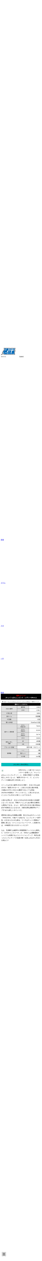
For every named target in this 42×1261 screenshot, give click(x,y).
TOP (5, 701)
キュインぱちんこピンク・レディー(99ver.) (19, 701)
